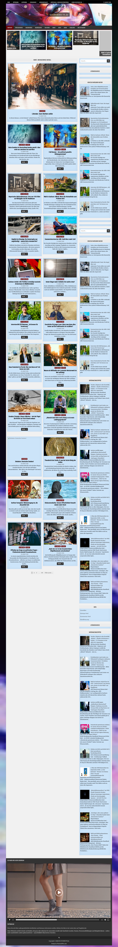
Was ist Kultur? (81, 28)
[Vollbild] (108, 913)
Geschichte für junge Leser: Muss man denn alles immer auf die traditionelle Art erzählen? (60, 319)
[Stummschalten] (105, 913)
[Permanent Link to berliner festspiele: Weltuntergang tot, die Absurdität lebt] (24, 483)
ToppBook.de (10, 918)
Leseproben (24, 2)
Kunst (54, 28)
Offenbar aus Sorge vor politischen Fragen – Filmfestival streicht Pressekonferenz (24, 545)
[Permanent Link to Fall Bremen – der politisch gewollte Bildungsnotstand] (60, 129)
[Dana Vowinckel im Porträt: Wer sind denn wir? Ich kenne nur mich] (84, 204)
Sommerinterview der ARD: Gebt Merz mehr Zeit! (60, 233)
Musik (65, 28)
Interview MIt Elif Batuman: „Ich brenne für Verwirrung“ (24, 319)
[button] (59, 886)
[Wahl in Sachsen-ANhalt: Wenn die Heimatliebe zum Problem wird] (84, 137)
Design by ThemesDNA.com (59, 937)
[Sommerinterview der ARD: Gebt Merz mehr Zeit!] (84, 155)
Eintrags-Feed (84, 607)
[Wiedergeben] (10, 913)
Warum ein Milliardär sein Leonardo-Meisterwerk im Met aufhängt (60, 365)
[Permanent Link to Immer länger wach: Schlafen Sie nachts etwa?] (60, 262)
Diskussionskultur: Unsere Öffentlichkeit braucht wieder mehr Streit (60, 498)
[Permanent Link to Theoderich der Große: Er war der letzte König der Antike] (60, 440)
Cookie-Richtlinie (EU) (77, 2)
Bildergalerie (38, 28)
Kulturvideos (29, 28)
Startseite (9, 28)
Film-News (47, 28)
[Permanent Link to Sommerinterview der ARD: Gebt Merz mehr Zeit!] (60, 219)
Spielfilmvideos (19, 28)
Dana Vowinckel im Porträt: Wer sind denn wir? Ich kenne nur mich (24, 362)
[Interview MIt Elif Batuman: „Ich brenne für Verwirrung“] (84, 189)
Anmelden (83, 604)
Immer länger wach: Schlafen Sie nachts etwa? (60, 275)
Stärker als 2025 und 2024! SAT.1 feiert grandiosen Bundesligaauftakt (100, 493)
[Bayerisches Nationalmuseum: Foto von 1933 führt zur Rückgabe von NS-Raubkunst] (84, 120)
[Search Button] (59, 931)
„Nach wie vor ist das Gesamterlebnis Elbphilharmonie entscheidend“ (60, 544)
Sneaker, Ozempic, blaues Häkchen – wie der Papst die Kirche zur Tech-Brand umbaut (24, 411)
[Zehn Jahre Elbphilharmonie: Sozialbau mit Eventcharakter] (84, 88)
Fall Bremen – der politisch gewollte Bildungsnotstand (46, 47)
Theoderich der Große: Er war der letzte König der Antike (60, 455)
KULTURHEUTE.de (59, 14)
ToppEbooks (16, 2)
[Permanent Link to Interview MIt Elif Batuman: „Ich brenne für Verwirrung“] (24, 304)
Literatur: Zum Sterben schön (42, 107)
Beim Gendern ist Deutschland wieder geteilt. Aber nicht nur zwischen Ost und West (19, 46)
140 (42, 566)
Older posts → (49, 566)
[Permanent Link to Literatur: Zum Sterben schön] (42, 80)
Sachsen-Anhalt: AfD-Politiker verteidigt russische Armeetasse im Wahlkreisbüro (24, 276)
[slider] (57, 913)
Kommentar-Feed (85, 610)
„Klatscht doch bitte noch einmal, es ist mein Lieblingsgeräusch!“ (60, 412)
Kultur (43, 104)
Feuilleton (72, 28)
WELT (28, 138)
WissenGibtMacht (43, 2)
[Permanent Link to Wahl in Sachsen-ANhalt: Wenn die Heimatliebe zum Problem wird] (60, 176)
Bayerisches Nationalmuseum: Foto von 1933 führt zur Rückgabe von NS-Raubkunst (72, 41)
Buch (59, 28)
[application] (59, 886)
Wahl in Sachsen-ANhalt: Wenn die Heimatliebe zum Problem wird (98, 42)
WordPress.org (84, 613)
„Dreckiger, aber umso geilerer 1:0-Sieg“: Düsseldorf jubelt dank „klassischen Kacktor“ (100, 556)
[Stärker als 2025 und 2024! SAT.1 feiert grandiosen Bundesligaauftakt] (84, 499)
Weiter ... (25, 156)
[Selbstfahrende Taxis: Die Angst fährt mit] (84, 105)
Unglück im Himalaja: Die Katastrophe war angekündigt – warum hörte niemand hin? (24, 234)
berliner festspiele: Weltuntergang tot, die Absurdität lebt (24, 498)
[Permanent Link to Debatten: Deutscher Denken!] (24, 441)
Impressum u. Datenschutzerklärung (60, 2)
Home (8, 2)
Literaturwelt (33, 2)
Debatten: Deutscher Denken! (24, 455)
